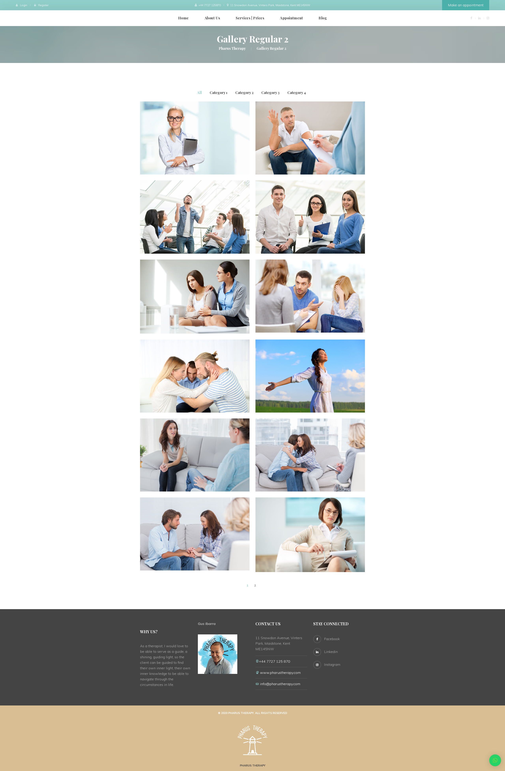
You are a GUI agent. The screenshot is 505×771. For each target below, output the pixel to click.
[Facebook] (471, 18)
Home (183, 18)
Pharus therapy (252, 765)
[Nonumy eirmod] (188, 202)
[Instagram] (488, 18)
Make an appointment (465, 5)
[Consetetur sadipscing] (304, 123)
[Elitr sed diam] (188, 519)
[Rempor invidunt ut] (188, 123)
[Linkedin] (479, 18)
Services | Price (250, 18)
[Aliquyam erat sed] (188, 282)
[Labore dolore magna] (304, 361)
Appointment (291, 18)
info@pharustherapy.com (280, 684)
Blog (323, 18)
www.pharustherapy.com (280, 672)
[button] (495, 760)
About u (212, 18)
